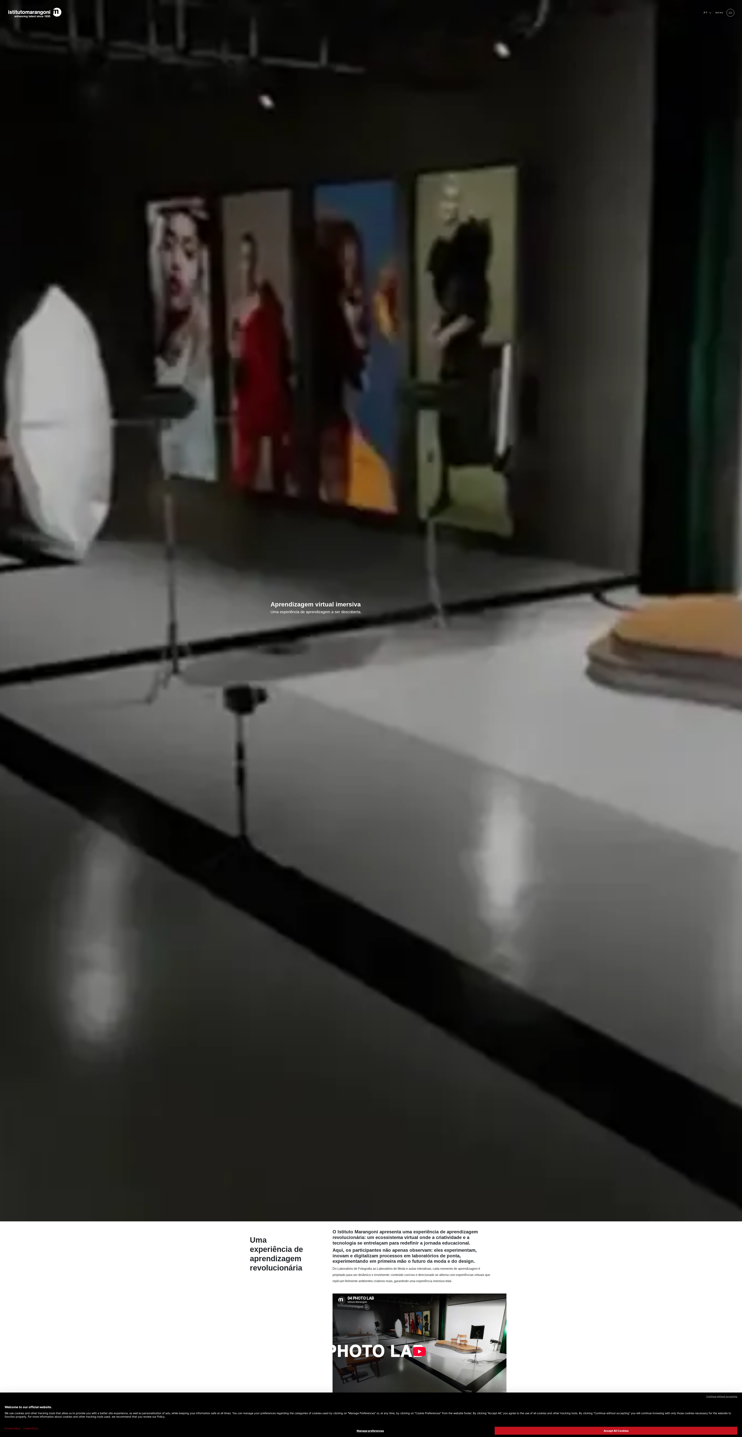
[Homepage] (35, 13)
